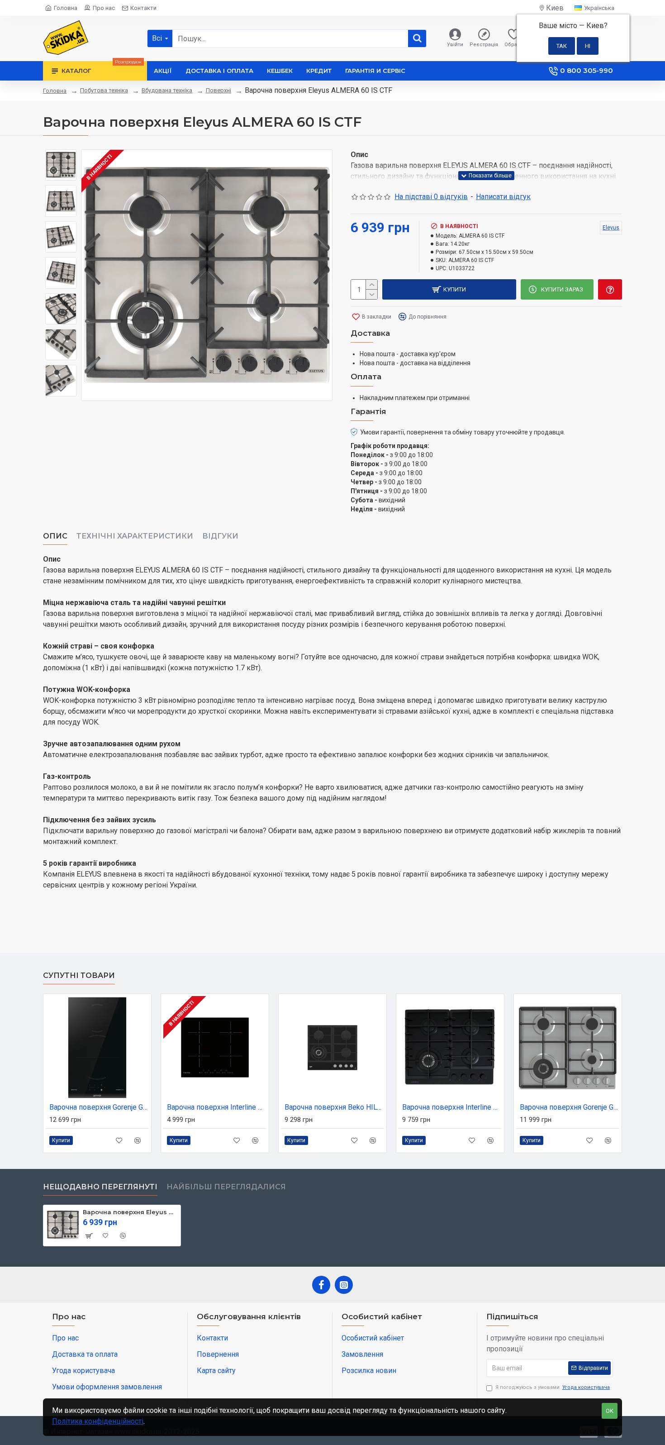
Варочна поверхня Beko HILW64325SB (334, 1107)
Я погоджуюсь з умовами (552, 1387)
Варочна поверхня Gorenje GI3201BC (99, 1107)
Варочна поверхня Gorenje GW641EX (569, 1107)
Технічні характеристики (134, 536)
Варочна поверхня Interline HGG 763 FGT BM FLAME (452, 1107)
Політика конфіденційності (97, 1421)
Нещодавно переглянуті (100, 1187)
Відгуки (220, 536)
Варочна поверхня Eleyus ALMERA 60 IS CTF (130, 1212)
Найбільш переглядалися (226, 1187)
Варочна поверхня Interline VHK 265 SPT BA (216, 1107)
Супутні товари (79, 975)
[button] (61, 156)
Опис (55, 536)
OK (609, 1410)
